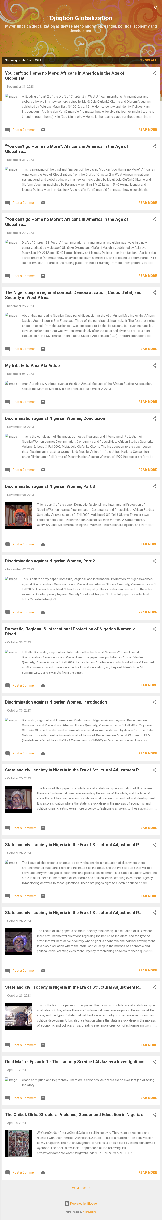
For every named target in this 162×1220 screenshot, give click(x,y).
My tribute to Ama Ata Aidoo (32, 365)
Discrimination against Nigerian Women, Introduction (56, 702)
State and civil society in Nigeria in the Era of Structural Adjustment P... (73, 770)
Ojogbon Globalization (81, 18)
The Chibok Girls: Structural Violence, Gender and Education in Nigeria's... (76, 1114)
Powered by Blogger (83, 1203)
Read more (148, 129)
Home (81, 44)
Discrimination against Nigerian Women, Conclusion (55, 418)
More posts (81, 1188)
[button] (154, 74)
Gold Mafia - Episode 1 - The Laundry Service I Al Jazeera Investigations (74, 1061)
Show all (148, 60)
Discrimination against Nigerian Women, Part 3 (50, 486)
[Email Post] (43, 131)
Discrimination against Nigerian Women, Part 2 (50, 561)
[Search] (156, 8)
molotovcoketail (90, 1212)
